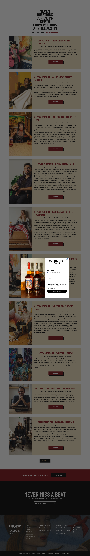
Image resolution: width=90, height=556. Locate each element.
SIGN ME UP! (57, 291)
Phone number (51, 270)
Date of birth (50, 275)
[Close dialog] (67, 259)
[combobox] (49, 272)
